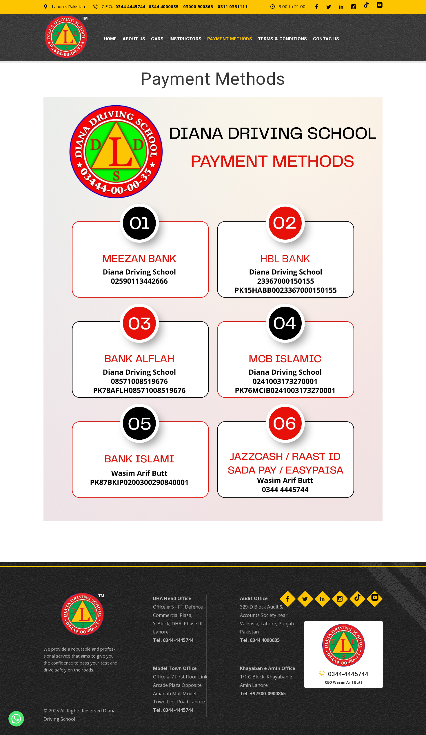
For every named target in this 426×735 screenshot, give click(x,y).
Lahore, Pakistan (68, 6)
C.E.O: (174, 6)
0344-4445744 (347, 674)
